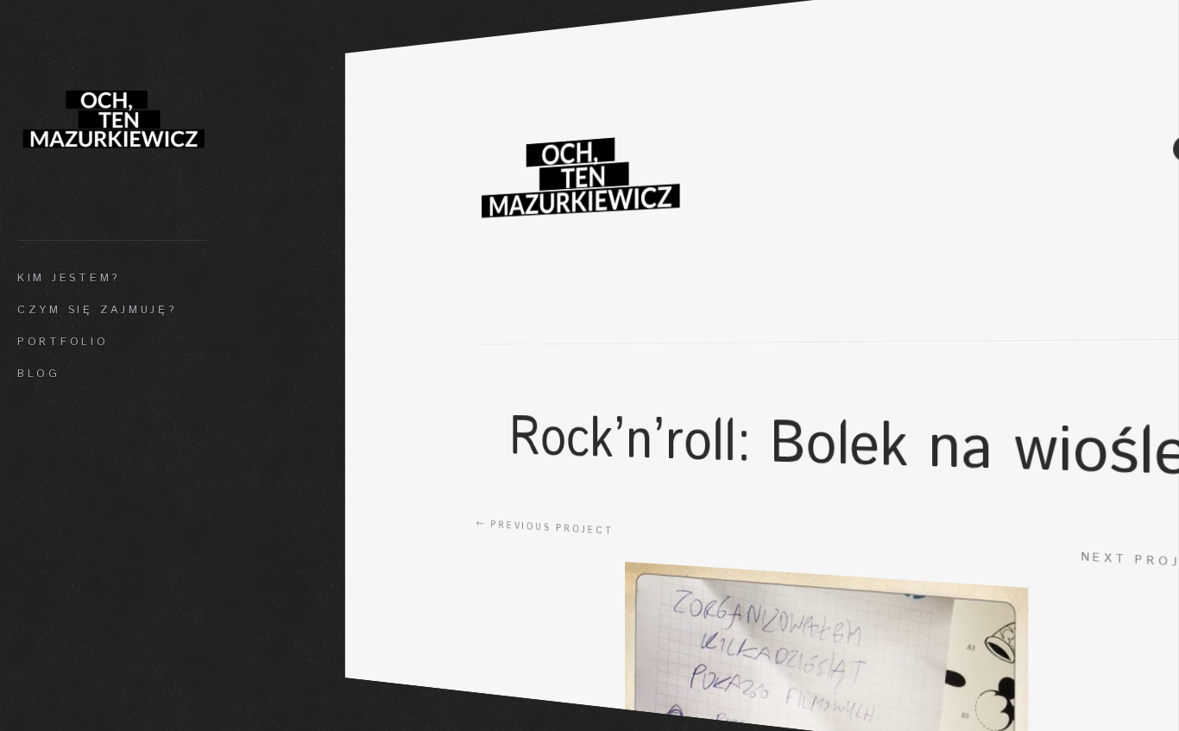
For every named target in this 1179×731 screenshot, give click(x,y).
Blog (38, 373)
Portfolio (63, 342)
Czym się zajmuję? (97, 310)
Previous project (545, 527)
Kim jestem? (68, 278)
